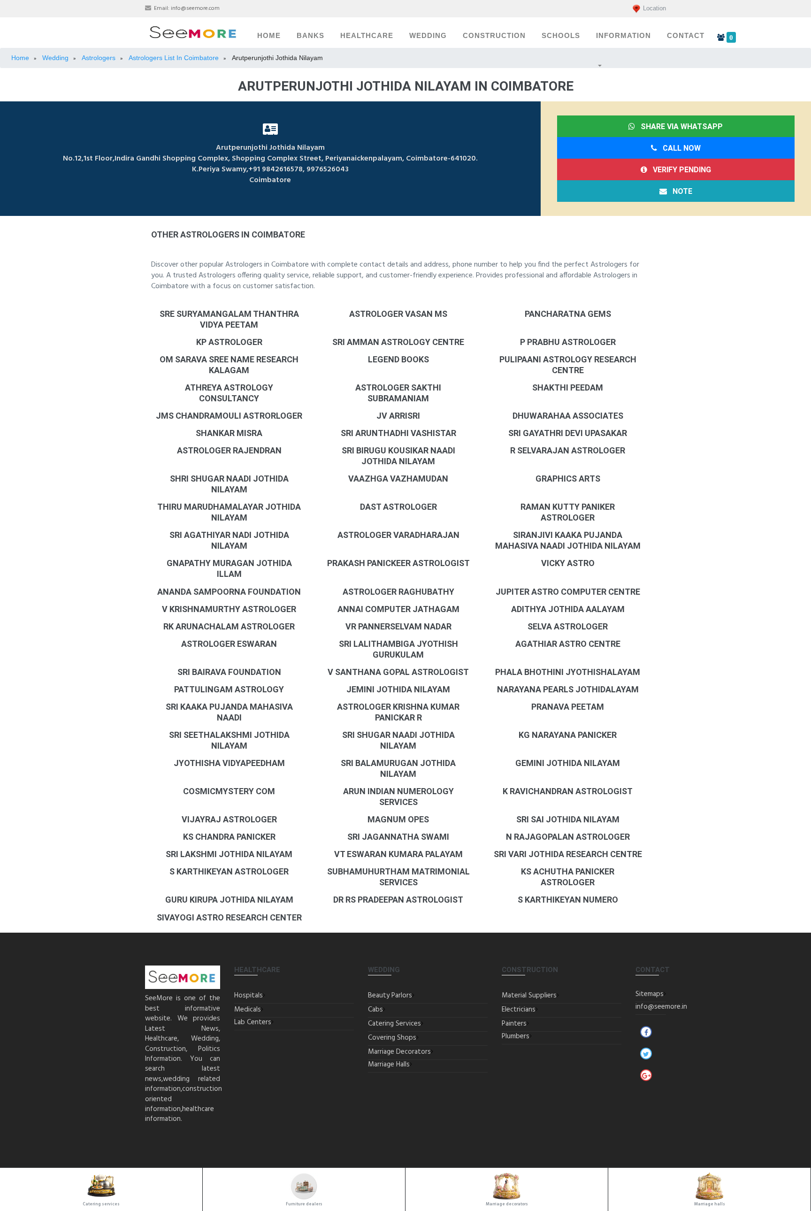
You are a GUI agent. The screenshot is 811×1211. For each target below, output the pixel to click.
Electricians (519, 1009)
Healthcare (366, 35)
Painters (514, 1023)
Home (269, 35)
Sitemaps (649, 994)
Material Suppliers (529, 995)
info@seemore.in (661, 1007)
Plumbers (515, 1036)
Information (623, 35)
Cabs (375, 1009)
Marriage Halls (389, 1064)
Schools (561, 35)
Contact (685, 35)
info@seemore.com (195, 8)
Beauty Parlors (390, 995)
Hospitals (248, 995)
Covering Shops (392, 1037)
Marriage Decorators (399, 1052)
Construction (494, 35)
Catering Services (394, 1023)
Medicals (247, 1009)
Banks (310, 35)
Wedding (428, 35)
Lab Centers (252, 1022)
